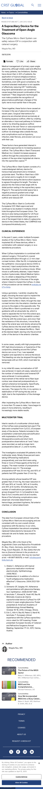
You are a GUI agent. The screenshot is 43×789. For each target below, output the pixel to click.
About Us (21, 734)
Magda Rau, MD (16, 648)
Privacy (21, 714)
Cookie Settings (21, 777)
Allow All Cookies (21, 782)
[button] (7, 643)
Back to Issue (7, 18)
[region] (21, 773)
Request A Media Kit (21, 741)
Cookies (21, 728)
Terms (21, 721)
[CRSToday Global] (12, 5)
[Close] (39, 763)
